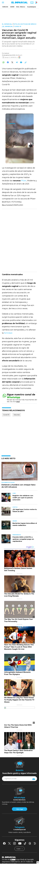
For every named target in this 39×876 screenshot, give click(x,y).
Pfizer (23, 181)
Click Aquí (19, 809)
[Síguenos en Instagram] (14, 843)
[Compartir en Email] (21, 62)
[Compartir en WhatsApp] (3, 62)
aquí (18, 401)
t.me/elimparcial (19, 829)
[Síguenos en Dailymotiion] (35, 843)
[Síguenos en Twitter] (9, 843)
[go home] (19, 857)
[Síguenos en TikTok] (25, 843)
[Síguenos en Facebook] (4, 843)
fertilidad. (8, 333)
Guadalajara (31, 7)
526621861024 (19, 800)
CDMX (12, 7)
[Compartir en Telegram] (16, 62)
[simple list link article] (20, 472)
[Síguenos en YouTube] (19, 843)
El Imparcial (7, 24)
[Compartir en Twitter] (12, 62)
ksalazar (6, 53)
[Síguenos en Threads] (30, 843)
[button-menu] (3, 2)
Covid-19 (17, 26)
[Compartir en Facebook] (7, 62)
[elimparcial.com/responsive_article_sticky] (37, 862)
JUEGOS (5, 7)
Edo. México (20, 7)
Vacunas (17, 415)
